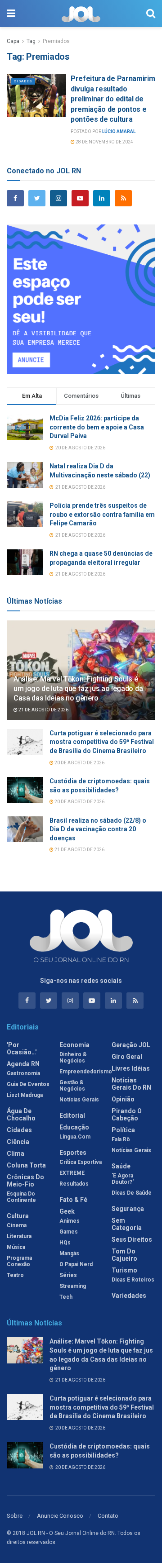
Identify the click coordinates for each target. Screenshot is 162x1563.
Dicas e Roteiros (133, 1280)
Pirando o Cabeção (127, 1114)
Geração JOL (131, 1044)
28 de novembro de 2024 (104, 141)
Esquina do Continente (21, 1197)
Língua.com (74, 1137)
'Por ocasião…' (21, 1048)
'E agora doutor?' (123, 1178)
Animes (69, 1221)
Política (123, 1130)
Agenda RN (23, 1063)
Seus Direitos (132, 1239)
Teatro (15, 1275)
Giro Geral (127, 1056)
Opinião (123, 1099)
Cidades (23, 81)
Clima (15, 1153)
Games (68, 1232)
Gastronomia (23, 1073)
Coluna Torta (26, 1165)
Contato (108, 1515)
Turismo (124, 1270)
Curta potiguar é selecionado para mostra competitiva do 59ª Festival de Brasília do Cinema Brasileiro (102, 741)
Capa (13, 41)
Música (16, 1247)
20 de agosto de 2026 (79, 762)
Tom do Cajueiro (124, 1255)
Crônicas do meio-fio (25, 1180)
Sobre (14, 1515)
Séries (68, 1275)
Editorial (72, 1115)
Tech (65, 1297)
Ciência (18, 1141)
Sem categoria (127, 1224)
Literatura (19, 1236)
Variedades (129, 1295)
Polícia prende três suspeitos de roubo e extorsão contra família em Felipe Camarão (102, 514)
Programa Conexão (19, 1261)
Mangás (69, 1253)
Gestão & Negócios (72, 1085)
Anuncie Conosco (60, 1515)
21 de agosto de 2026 (43, 709)
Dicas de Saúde (132, 1193)
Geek (67, 1211)
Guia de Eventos (28, 1084)
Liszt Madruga (25, 1095)
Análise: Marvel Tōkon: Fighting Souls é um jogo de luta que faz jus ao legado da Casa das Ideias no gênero (78, 688)
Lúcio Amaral (118, 131)
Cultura (18, 1216)
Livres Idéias (131, 1068)
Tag (31, 41)
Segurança (128, 1208)
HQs (65, 1242)
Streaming (72, 1286)
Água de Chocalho (21, 1114)
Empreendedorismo (85, 1071)
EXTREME (72, 1173)
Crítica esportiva (80, 1162)
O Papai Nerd (76, 1264)
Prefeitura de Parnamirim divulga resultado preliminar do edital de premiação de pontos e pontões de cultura (113, 99)
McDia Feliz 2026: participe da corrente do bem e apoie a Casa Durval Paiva (97, 427)
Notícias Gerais (79, 1099)
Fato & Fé (73, 1199)
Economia (74, 1044)
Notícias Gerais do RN (131, 1084)
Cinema (17, 1225)
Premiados (56, 41)
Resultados (74, 1184)
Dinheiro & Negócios (73, 1057)
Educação (74, 1127)
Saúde (121, 1166)
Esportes (72, 1152)
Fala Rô (121, 1139)
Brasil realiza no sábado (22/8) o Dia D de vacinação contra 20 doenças (98, 829)
